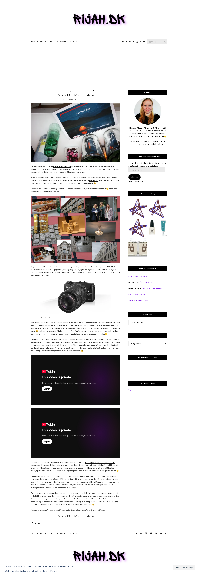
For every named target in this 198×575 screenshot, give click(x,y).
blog (69, 91)
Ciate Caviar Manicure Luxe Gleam (83, 331)
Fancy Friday (69, 334)
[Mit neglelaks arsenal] (137, 228)
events (76, 91)
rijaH (130, 276)
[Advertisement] (99, 65)
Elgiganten (91, 468)
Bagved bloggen (38, 41)
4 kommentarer (81, 100)
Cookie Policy (52, 571)
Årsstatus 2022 (140, 294)
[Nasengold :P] (137, 247)
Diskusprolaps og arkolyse (152, 288)
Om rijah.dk (93, 180)
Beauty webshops (58, 41)
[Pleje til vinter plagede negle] (157, 228)
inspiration (92, 91)
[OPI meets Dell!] (137, 208)
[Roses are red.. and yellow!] (157, 208)
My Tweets (132, 390)
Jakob (130, 300)
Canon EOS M (107, 267)
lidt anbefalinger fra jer (62, 166)
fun (83, 91)
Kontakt (74, 41)
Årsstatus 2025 (140, 276)
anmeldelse (59, 91)
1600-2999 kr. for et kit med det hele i (100, 462)
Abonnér (134, 177)
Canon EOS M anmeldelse (75, 95)
